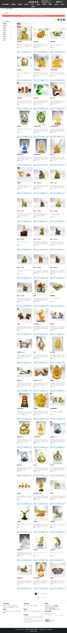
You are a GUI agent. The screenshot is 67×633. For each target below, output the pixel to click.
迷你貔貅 (19, 493)
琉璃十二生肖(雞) (37, 267)
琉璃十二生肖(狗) (53, 267)
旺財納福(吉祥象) (53, 69)
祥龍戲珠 (19, 182)
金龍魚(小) (36, 521)
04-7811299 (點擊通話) (54, 605)
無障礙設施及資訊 (11, 607)
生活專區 (32, 4)
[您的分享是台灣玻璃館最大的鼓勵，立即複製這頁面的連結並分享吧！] (61, 20)
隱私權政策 (39, 611)
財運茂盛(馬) (19, 578)
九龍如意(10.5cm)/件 (38, 380)
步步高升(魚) (52, 549)
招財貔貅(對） (20, 98)
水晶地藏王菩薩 (37, 436)
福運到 (35, 295)
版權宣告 (29, 611)
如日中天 (52, 465)
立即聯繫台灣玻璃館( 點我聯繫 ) (54, 609)
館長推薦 (26, 4)
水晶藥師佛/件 (20, 154)
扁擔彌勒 (52, 380)
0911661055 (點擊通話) (54, 606)
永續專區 (33, 6)
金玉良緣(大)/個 (37, 126)
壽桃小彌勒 (52, 352)
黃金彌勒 (35, 408)
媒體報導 (4, 612)
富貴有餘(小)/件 (53, 436)
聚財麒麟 (52, 323)
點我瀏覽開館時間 (52, 607)
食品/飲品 (62, 4)
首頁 (3, 13)
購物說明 (25, 611)
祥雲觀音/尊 (19, 549)
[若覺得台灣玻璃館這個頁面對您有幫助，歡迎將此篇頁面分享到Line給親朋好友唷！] (58, 20)
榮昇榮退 (46, 2)
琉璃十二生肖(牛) (53, 182)
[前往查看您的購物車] (54, 2)
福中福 (35, 465)
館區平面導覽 (5, 607)
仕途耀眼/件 (52, 521)
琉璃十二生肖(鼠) (37, 182)
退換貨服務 (35, 605)
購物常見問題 (26, 605)
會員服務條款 (34, 611)
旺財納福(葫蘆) (37, 69)
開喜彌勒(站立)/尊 (37, 493)
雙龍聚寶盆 (52, 295)
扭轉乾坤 (52, 578)
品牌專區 (56, 4)
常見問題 (16, 611)
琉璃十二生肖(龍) (53, 211)
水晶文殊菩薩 (36, 578)
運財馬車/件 (19, 380)
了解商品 (25, 80)
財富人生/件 (52, 98)
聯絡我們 (8, 611)
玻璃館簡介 (5, 605)
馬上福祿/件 (19, 41)
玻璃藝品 (50, 4)
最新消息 (12, 611)
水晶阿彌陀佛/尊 (37, 154)
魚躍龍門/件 (19, 69)
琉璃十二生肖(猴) (20, 267)
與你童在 (38, 4)
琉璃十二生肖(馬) (37, 239)
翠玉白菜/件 (36, 98)
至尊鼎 (51, 493)
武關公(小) (52, 154)
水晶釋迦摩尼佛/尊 (54, 126)
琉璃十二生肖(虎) (20, 211)
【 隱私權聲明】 (49, 629)
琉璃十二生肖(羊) (53, 239)
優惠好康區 (20, 4)
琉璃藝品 (43, 2)
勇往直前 (35, 549)
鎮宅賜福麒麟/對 (53, 408)
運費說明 (30, 605)
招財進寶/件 (52, 41)
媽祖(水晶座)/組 (20, 408)
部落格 (19, 611)
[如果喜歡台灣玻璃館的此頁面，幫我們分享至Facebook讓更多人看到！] (64, 20)
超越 (34, 352)
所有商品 (6, 13)
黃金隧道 (49, 2)
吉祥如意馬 (36, 323)
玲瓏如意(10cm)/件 (21, 352)
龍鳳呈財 (19, 126)
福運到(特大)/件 (20, 436)
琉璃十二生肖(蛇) (20, 239)
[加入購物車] (18, 52)
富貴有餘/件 (19, 465)
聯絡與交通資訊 (14, 605)
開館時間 (9, 605)
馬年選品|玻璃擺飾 (5, 4)
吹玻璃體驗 (13, 4)
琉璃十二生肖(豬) (20, 295)
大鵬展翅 (19, 521)
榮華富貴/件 (36, 41)
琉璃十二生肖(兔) (37, 211)
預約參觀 (4, 611)
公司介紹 (16, 607)
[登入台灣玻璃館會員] (52, 2)
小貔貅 (18, 323)
